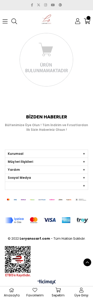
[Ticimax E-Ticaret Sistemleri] (46, 282)
